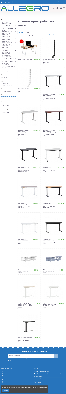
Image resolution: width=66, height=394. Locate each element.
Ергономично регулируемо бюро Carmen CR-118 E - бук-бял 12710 (24, 205)
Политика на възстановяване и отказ (11, 379)
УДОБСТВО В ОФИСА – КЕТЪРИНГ (8, 59)
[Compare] (38, 44)
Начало (3, 20)
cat (3, 69)
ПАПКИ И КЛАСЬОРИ (7, 31)
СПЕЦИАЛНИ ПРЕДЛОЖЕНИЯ (6, 23)
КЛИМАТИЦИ (5, 65)
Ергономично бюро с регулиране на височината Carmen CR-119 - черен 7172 (25, 169)
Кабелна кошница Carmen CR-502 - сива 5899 (50, 270)
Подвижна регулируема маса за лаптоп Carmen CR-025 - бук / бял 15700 (25, 304)
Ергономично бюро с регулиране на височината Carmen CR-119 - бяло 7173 (25, 132)
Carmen (5, 83)
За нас (3, 371)
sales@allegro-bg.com (41, 378)
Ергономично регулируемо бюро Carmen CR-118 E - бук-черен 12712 (49, 205)
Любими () (62, 2)
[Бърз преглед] (38, 47)
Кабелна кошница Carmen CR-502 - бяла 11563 (25, 270)
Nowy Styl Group (7, 85)
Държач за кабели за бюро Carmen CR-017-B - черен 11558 (50, 61)
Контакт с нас (5, 377)
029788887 (39, 376)
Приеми (6, 390)
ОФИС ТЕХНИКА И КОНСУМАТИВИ (7, 43)
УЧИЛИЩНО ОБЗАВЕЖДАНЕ (6, 51)
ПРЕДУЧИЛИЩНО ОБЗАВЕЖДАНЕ (6, 54)
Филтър (23, 32)
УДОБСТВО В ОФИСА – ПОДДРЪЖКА (8, 62)
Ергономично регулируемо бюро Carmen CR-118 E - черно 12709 (49, 241)
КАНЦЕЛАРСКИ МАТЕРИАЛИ (6, 26)
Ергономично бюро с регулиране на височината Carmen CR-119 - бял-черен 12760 (49, 96)
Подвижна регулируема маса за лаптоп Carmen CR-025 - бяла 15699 (50, 304)
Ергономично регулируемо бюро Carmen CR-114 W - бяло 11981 (49, 169)
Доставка (4, 382)
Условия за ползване (7, 373)
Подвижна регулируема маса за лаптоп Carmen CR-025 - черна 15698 (25, 339)
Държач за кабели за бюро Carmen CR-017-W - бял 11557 (25, 90)
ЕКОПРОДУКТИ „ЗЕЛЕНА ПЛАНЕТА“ (8, 67)
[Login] (57, 8)
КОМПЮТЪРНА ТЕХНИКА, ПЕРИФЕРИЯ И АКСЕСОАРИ (9, 39)
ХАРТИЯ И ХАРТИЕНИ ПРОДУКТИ (8, 29)
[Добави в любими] (38, 41)
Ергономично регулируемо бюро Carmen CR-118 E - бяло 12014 (24, 241)
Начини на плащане (7, 375)
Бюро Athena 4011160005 (25, 59)
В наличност (7, 91)
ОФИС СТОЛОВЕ (6, 57)
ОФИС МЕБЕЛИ (6, 49)
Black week (5, 71)
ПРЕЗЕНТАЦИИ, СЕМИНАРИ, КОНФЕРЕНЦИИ (6, 35)
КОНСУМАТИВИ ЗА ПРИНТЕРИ (7, 46)
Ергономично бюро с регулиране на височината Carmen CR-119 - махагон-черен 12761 (49, 133)
